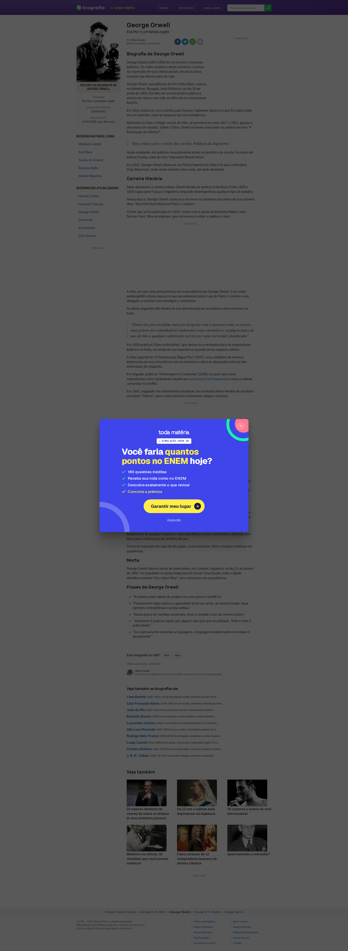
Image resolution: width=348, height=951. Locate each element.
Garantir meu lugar (171, 506)
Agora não (174, 520)
